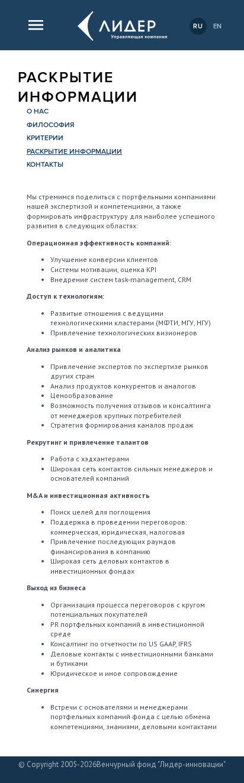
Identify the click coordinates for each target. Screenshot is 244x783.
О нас (38, 111)
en (218, 26)
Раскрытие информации (74, 151)
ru (198, 26)
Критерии (45, 138)
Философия (51, 125)
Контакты (45, 164)
